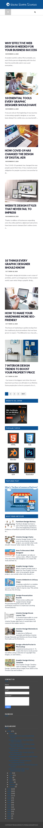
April (11, 780)
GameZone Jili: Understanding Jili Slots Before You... (22, 749)
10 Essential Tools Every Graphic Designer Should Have (20, 101)
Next (23, 394)
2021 (9, 798)
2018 (9, 805)
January (12, 786)
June (11, 775)
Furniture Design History (26, 521)
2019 (9, 802)
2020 (9, 800)
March (11, 782)
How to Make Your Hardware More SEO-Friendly (20, 316)
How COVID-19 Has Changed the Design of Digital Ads (19, 154)
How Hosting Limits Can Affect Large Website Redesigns (21, 745)
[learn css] (29, 445)
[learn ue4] (13, 475)
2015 (9, 811)
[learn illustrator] (29, 475)
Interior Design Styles (24, 537)
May (10, 777)
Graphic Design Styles (24, 566)
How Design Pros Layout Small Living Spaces (21, 737)
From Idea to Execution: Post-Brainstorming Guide (19, 770)
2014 (9, 814)
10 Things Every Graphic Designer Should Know (17, 264)
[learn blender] (13, 460)
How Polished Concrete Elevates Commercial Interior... (20, 761)
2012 (9, 818)
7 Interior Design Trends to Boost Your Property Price (20, 369)
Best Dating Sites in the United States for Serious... (23, 766)
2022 (9, 796)
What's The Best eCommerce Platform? (21, 487)
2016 (9, 809)
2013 (9, 816)
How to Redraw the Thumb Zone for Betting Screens (21, 753)
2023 (9, 793)
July (10, 773)
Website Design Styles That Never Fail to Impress (20, 209)
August (12, 733)
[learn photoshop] (29, 460)
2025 (9, 789)
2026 (9, 731)
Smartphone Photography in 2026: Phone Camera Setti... (23, 757)
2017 (9, 807)
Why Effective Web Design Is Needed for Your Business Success (21, 46)
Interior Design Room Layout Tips (24, 614)
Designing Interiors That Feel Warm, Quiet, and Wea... (21, 741)
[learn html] (13, 445)
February (12, 784)
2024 (9, 791)
